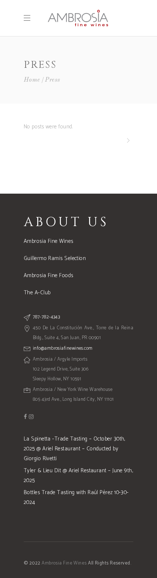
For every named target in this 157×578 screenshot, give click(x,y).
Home (32, 80)
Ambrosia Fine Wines (48, 241)
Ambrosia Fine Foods (48, 275)
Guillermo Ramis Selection (55, 258)
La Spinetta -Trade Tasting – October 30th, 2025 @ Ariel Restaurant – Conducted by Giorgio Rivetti (74, 448)
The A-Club (37, 292)
